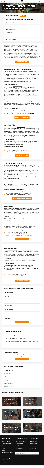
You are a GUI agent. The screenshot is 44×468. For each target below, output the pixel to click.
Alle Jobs (22, 322)
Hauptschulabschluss (29, 113)
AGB (19, 462)
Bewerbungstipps (33, 443)
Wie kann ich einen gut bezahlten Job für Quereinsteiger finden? (20, 335)
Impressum (32, 462)
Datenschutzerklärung (25, 462)
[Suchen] (39, 1)
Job (31, 46)
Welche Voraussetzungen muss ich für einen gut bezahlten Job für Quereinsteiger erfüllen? (20, 342)
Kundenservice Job (9, 292)
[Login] (42, 1)
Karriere (31, 445)
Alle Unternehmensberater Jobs (22, 198)
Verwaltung (8, 74)
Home (7, 15)
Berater (34, 74)
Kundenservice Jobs (17, 86)
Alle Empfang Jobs (22, 238)
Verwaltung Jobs (21, 127)
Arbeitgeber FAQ (19, 448)
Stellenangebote (33, 441)
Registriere (6, 95)
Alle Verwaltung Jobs (22, 155)
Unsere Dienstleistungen (21, 441)
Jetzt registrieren (22, 61)
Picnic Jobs (7, 318)
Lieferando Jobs (8, 313)
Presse (3, 445)
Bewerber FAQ (33, 448)
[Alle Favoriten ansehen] (4, 1)
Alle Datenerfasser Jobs (22, 280)
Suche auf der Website (8, 452)
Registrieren (22, 358)
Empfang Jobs (18, 208)
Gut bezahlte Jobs (14, 15)
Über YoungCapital (6, 441)
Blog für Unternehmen (20, 445)
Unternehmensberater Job (14, 165)
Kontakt (4, 450)
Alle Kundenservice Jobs (22, 117)
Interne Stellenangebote (7, 443)
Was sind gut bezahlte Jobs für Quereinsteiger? (16, 338)
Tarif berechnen (19, 443)
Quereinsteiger (23, 15)
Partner (3, 448)
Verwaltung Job (8, 296)
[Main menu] (1, 1)
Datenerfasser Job (12, 250)
